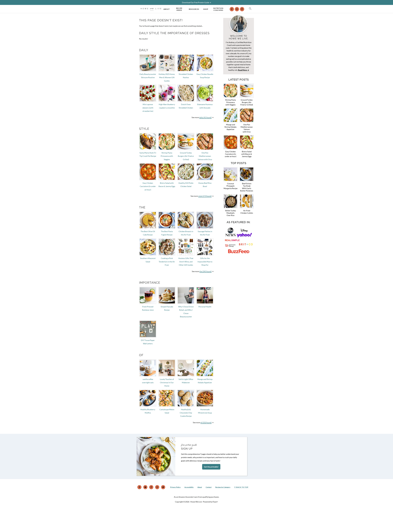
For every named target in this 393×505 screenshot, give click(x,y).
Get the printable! (211, 467)
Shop (205, 9)
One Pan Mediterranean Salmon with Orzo (205, 156)
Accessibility (189, 487)
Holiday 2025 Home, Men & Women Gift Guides (167, 77)
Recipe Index (179, 9)
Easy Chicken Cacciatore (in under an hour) (148, 186)
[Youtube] (145, 487)
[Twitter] (163, 487)
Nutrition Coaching (218, 9)
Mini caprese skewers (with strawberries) (147, 107)
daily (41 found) (205, 117)
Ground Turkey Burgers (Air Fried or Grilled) (186, 156)
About (166, 9)
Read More (242, 70)
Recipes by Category (222, 487)
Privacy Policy (175, 487)
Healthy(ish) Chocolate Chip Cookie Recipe (186, 412)
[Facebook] (232, 9)
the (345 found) (205, 271)
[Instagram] (237, 9)
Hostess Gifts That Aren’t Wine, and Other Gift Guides (185, 261)
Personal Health (204, 307)
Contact (209, 487)
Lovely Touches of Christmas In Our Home (167, 382)
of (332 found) (206, 422)
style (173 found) (205, 196)
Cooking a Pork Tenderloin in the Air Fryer (167, 261)
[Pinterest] (242, 9)
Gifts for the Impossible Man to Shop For (205, 261)
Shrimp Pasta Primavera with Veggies (167, 156)
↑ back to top (241, 487)
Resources (194, 9)
